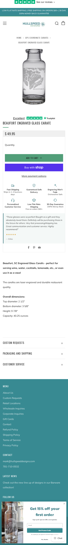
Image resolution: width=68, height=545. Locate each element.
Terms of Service (12, 440)
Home (19, 37)
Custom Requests (12, 398)
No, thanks (44, 539)
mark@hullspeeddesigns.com (19, 461)
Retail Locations (11, 403)
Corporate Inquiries (13, 413)
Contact (7, 424)
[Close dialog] (64, 503)
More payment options (34, 176)
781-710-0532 (11, 466)
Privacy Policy (10, 445)
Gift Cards (8, 419)
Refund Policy (10, 429)
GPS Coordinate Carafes (36, 37)
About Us (8, 392)
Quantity (10, 144)
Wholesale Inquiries (14, 408)
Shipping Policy (11, 434)
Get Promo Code (45, 530)
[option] (34, 78)
